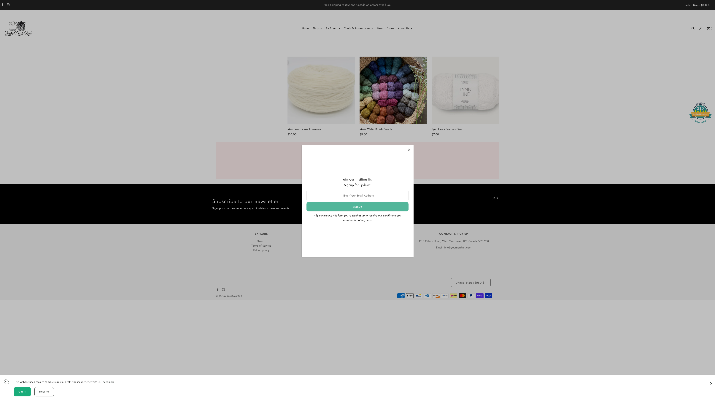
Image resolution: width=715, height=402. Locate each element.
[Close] (711, 381)
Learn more (108, 382)
